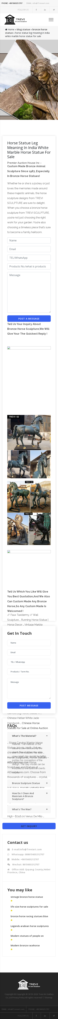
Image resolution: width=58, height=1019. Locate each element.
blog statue (23, 29)
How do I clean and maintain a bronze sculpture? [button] (23, 796)
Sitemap (48, 997)
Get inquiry (29, 826)
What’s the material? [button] (24, 735)
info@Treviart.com (37, 3)
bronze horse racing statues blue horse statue (29, 918)
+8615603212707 (12, 3)
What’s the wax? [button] (21, 809)
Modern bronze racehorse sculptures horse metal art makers (30, 947)
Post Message (29, 705)
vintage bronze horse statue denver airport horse (27, 898)
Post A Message (29, 318)
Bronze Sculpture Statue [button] (26, 783)
